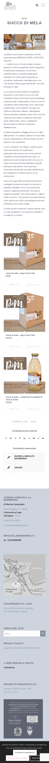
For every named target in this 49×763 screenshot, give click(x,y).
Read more (15, 284)
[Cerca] (35, 5)
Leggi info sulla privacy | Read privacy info (21, 648)
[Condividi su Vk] (33, 438)
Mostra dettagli (34, 284)
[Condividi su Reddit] (38, 438)
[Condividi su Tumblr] (29, 438)
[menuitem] (35, 5)
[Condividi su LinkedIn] (24, 438)
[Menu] (41, 5)
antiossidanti (22, 92)
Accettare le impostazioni (25, 752)
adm (34, 422)
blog (24, 19)
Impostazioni (37, 758)
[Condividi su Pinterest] (20, 438)
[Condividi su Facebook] (6, 438)
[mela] (24, 42)
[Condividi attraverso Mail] (43, 438)
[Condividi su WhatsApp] (15, 438)
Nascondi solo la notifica (17, 758)
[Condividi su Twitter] (10, 438)
